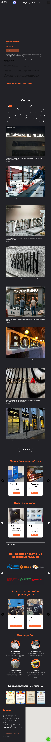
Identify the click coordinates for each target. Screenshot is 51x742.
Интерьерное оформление (34, 112)
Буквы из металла (37, 106)
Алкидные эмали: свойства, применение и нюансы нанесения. (21, 198)
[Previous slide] (2, 480)
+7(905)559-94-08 (31, 3)
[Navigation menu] (48, 2)
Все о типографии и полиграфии (17, 112)
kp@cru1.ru (12, 726)
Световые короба (12, 109)
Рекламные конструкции (36, 109)
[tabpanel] (25, 567)
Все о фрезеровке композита (17, 118)
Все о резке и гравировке (36, 121)
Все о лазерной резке (26, 115)
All (10, 106)
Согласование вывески (21, 121)
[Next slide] (48, 480)
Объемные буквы (24, 109)
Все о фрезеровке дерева (33, 118)
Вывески (27, 106)
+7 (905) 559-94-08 (15, 724)
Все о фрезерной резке (12, 115)
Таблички (11, 121)
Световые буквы (18, 106)
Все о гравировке (39, 115)
